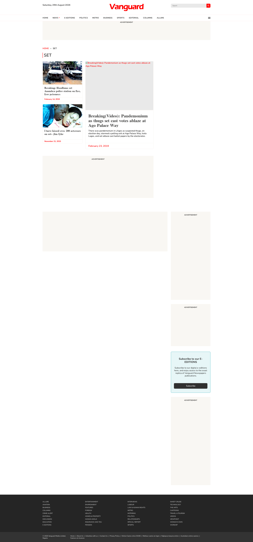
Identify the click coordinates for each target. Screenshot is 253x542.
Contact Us (104, 536)
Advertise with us (91, 536)
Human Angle (91, 519)
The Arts (174, 507)
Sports (120, 18)
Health (88, 513)
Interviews (132, 502)
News (55, 18)
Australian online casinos (190, 536)
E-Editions (47, 525)
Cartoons (174, 510)
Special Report (134, 522)
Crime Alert (48, 513)
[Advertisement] (190, 256)
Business (107, 18)
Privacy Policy (115, 536)
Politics (83, 18)
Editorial (134, 18)
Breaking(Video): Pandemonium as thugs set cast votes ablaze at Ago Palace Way (118, 120)
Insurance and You (93, 522)
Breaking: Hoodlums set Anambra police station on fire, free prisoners (62, 91)
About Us (80, 536)
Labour (131, 505)
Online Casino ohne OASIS (131, 536)
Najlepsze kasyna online (170, 536)
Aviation (46, 505)
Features (89, 507)
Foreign (88, 510)
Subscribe (190, 385)
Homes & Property (93, 516)
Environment (90, 505)
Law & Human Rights (136, 507)
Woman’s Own (176, 522)
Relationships (134, 519)
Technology (175, 505)
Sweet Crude (175, 502)
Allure (46, 502)
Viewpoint (174, 519)
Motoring (132, 513)
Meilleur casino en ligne (151, 536)
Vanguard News (126, 7)
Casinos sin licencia (77, 538)
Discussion (47, 519)
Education (47, 522)
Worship (174, 525)
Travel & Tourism (177, 513)
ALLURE (160, 18)
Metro (95, 18)
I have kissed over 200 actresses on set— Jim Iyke (62, 132)
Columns (147, 18)
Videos (173, 516)
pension (88, 525)
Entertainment (91, 502)
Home (45, 18)
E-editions (69, 18)
